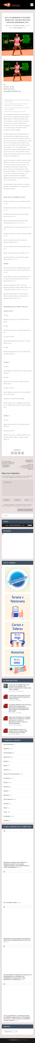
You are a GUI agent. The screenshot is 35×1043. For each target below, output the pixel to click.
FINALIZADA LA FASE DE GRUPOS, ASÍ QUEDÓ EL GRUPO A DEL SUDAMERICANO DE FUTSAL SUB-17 (17, 940)
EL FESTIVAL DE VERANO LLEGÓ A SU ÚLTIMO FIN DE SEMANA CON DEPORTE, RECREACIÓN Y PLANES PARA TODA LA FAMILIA (20, 687)
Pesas (5, 808)
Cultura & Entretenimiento (11, 774)
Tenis (5, 812)
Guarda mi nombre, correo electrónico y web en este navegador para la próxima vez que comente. (17, 505)
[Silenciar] (26, 525)
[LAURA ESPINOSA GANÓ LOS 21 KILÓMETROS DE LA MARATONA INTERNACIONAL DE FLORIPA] (5, 731)
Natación (6, 795)
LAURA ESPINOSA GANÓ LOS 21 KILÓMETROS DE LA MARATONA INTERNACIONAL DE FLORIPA (18, 731)
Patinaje (5, 803)
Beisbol (5, 761)
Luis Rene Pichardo (18, 25)
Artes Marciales (8, 744)
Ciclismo (5, 770)
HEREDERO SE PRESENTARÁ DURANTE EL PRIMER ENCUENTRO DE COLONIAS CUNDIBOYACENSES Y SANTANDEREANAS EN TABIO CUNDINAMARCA (16, 865)
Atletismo (18, 734)
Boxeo (5, 765)
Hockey (5, 791)
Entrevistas (6, 778)
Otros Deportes (18, 28)
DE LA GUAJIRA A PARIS (9, 902)
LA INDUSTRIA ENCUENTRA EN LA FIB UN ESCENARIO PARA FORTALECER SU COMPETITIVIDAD (19, 697)
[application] (17, 525)
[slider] (15, 525)
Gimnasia (6, 786)
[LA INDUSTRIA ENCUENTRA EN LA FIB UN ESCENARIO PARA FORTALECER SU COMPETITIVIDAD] (5, 697)
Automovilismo (7, 753)
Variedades (18, 700)
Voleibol (5, 820)
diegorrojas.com (14, 1039)
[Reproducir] (4, 525)
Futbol (5, 782)
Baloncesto (6, 757)
